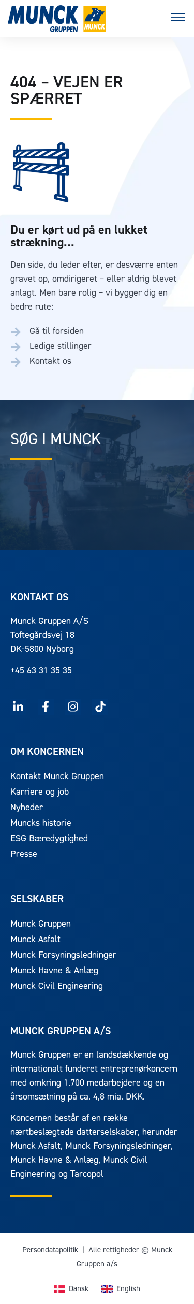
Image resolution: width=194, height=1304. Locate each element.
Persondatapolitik (50, 1250)
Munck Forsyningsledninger (63, 955)
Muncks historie (40, 823)
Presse (23, 854)
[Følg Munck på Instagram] (73, 707)
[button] (178, 19)
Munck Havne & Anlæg (54, 971)
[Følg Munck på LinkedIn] (18, 707)
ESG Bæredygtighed (49, 839)
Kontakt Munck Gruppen (57, 777)
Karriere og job (39, 792)
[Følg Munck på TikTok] (100, 707)
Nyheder (26, 808)
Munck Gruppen (40, 924)
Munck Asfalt (35, 940)
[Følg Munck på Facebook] (46, 707)
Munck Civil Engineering (56, 986)
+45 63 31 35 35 (41, 671)
